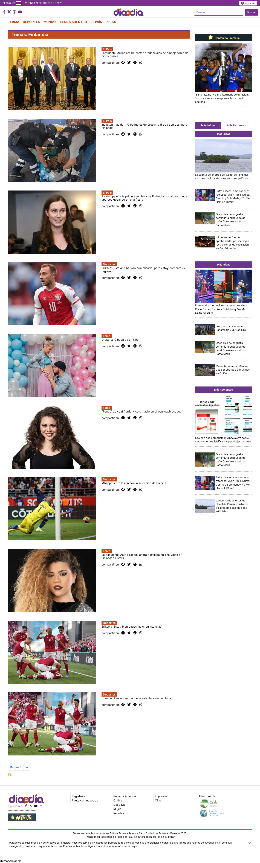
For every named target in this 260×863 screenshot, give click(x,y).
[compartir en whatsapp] (140, 62)
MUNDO (50, 22)
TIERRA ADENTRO (73, 22)
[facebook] (26, 806)
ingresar (250, 3)
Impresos (161, 796)
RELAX (111, 22)
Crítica (117, 800)
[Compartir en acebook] (123, 62)
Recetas (118, 813)
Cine (158, 800)
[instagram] (41, 806)
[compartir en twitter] (129, 62)
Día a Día (119, 804)
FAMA (14, 22)
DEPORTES (31, 22)
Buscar (251, 12)
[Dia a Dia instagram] (15, 12)
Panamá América (124, 796)
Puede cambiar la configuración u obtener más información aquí (100, 846)
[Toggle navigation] (18, 3)
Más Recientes (236, 125)
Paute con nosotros (85, 800)
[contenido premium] (22, 817)
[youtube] (35, 806)
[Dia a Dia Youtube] (20, 12)
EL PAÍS (96, 22)
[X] (30, 806)
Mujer (117, 809)
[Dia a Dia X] (9, 12)
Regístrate (78, 796)
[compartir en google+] (135, 62)
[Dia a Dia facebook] (4, 12)
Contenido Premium (227, 38)
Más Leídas (208, 125)
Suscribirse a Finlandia (9, 774)
